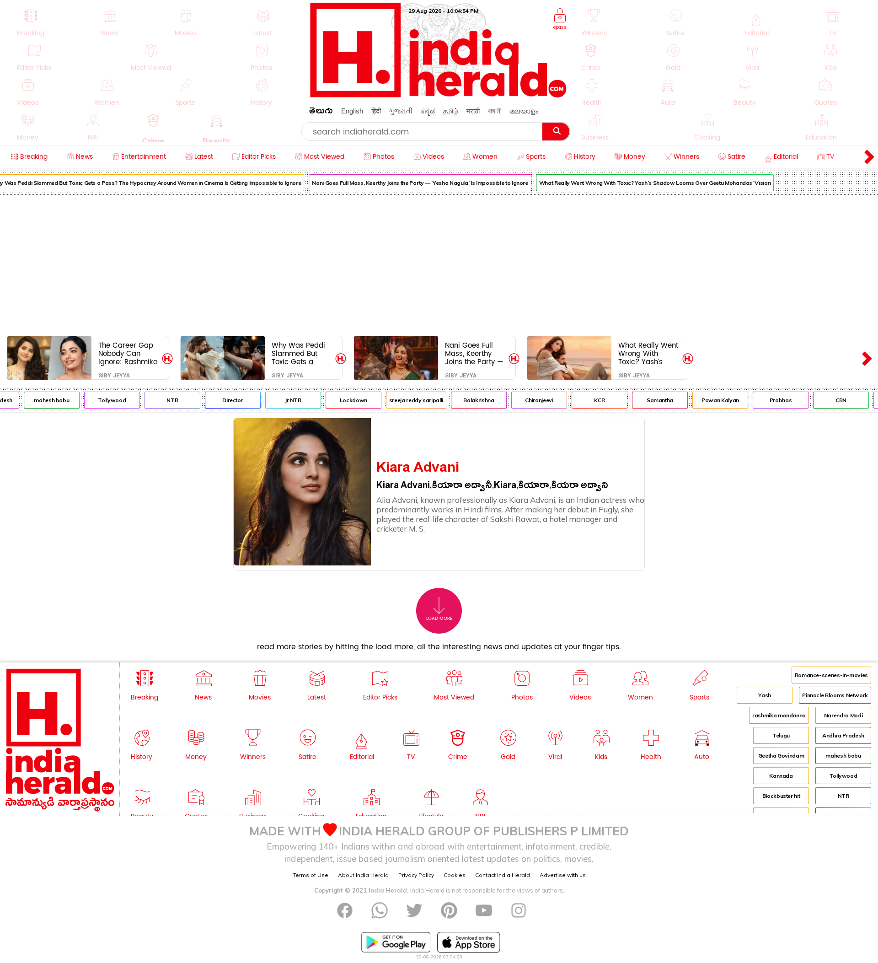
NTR (164, 400)
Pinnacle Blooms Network (835, 695)
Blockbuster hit (781, 795)
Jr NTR (284, 400)
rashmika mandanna (779, 715)
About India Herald (363, 875)
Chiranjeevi (531, 400)
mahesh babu (43, 400)
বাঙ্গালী (495, 111)
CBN (832, 400)
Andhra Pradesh (843, 735)
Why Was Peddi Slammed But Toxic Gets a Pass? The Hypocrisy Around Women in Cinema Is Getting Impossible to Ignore (301, 353)
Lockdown (345, 400)
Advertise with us (563, 875)
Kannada (780, 775)
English (352, 111)
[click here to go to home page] (438, 95)
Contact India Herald (502, 875)
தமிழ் (450, 111)
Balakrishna (470, 400)
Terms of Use (310, 875)
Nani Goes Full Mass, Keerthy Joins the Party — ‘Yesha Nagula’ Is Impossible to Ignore (411, 182)
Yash (764, 695)
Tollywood (104, 400)
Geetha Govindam (781, 755)
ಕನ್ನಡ (428, 111)
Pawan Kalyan (712, 400)
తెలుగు (321, 112)
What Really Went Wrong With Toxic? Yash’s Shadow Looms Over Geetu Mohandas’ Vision (646, 182)
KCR (591, 400)
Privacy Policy (416, 875)
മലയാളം (524, 111)
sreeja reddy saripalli (407, 400)
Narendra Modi (843, 715)
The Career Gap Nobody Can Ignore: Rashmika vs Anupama (128, 353)
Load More (439, 618)
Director (224, 400)
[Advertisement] (439, 263)
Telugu (781, 735)
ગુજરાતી (400, 111)
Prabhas (772, 400)
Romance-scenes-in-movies (831, 675)
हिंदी (376, 111)
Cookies (455, 875)
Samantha (651, 400)
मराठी (473, 111)
